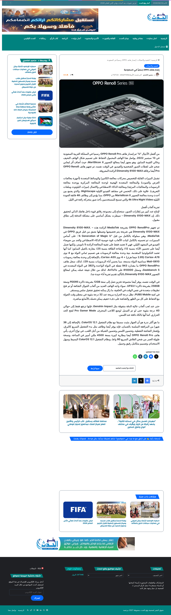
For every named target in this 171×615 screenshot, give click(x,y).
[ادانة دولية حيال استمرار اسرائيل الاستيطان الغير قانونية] (45, 121)
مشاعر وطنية (138, 38)
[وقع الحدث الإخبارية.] (157, 17)
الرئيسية (164, 38)
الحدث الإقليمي (30, 38)
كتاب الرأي (54, 38)
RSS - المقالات (36, 568)
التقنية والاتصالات (143, 60)
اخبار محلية (152, 38)
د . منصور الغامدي (149, 75)
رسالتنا (43, 38)
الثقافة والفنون (109, 38)
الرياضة (65, 38)
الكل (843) (32, 132)
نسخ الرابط (95, 368)
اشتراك (37, 598)
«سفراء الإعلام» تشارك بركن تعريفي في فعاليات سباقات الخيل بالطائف (145, 522)
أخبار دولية (77, 38)
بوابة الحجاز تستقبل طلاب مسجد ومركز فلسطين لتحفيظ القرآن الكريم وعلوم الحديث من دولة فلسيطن (111, 523)
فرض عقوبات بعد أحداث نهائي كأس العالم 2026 (118, 3)
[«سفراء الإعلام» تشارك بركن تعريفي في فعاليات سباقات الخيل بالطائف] (145, 510)
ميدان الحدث (124, 38)
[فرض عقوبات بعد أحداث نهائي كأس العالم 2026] (78, 510)
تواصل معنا (12, 610)
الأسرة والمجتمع (92, 38)
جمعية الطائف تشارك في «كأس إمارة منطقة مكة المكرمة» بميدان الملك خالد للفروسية (25, 108)
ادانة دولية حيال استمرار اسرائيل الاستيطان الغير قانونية (26, 120)
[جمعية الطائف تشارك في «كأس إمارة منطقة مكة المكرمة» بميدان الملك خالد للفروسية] (45, 107)
